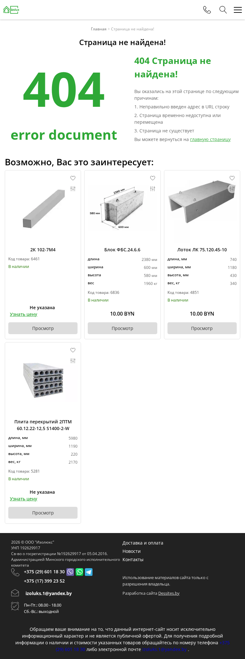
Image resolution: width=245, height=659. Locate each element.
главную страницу (210, 139)
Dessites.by (169, 593)
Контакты (133, 559)
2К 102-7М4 (43, 250)
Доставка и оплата (142, 543)
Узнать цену (23, 314)
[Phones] (207, 10)
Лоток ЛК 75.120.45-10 (202, 250)
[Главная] (11, 10)
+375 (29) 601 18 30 (44, 572)
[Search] (223, 10)
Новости (131, 551)
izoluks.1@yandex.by (49, 593)
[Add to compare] (73, 188)
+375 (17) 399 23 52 (44, 581)
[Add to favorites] (73, 178)
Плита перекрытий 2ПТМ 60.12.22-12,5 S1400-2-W (43, 425)
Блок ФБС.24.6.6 (122, 250)
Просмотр (43, 328)
